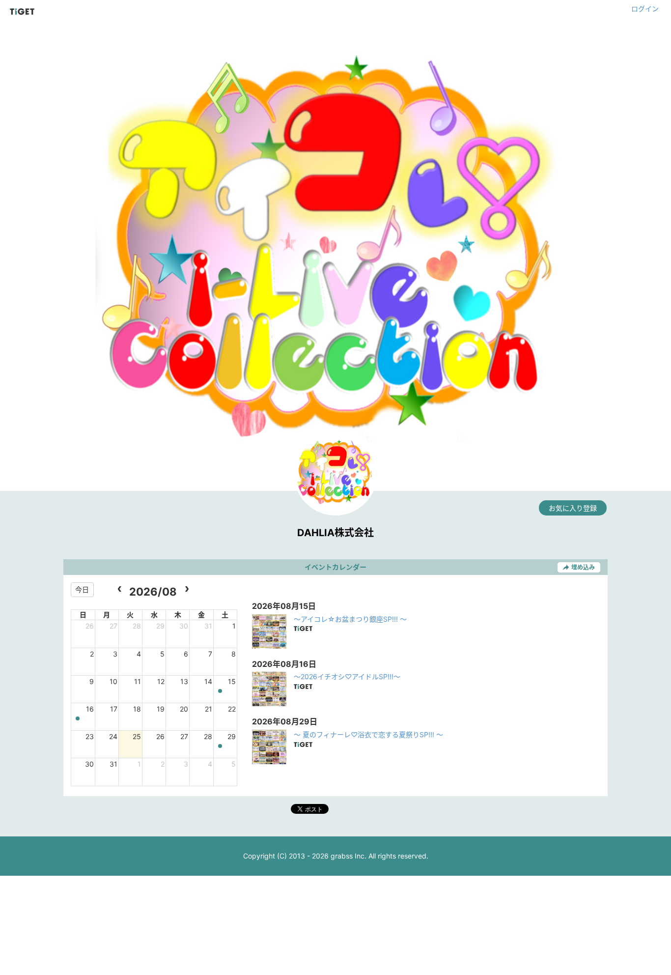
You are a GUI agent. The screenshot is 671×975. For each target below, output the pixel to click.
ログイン (645, 8)
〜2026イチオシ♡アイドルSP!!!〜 (347, 676)
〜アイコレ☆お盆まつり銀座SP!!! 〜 (350, 619)
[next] (186, 589)
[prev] (119, 589)
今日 (82, 589)
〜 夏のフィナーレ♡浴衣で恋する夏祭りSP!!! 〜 (368, 734)
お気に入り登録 (573, 508)
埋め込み (583, 567)
